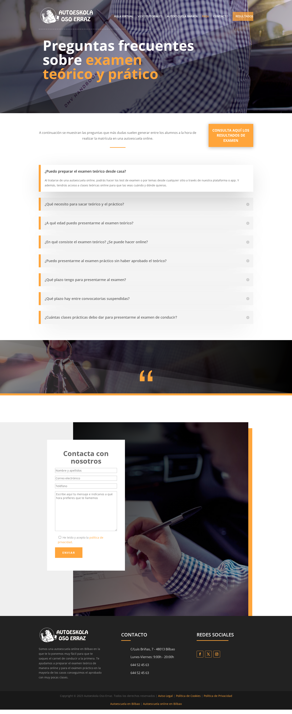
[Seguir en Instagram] (216, 654)
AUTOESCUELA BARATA (182, 16)
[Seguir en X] (208, 654)
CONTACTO (220, 16)
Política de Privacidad (218, 696)
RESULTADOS (244, 16)
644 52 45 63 (140, 673)
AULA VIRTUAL (123, 16)
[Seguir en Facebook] (200, 654)
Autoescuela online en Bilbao (162, 704)
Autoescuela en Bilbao (125, 704)
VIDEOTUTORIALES (150, 16)
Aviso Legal (165, 696)
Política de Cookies (188, 696)
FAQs (205, 16)
